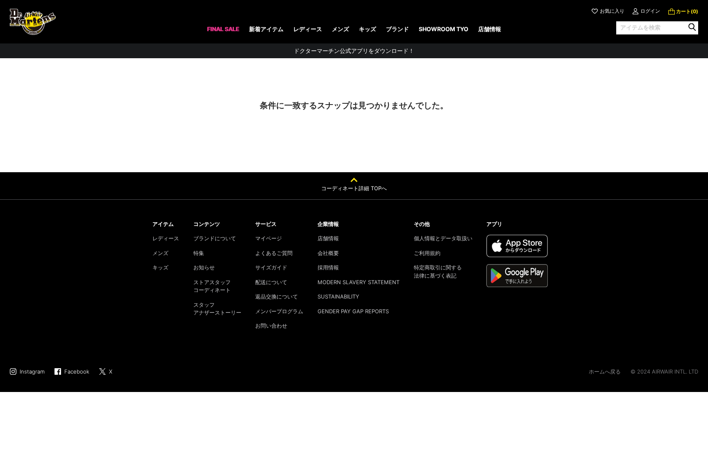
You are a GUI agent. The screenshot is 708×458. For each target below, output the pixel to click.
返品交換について (276, 296)
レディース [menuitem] (307, 28)
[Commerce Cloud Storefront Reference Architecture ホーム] (33, 22)
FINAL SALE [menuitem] (223, 28)
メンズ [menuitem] (340, 28)
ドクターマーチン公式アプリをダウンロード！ (354, 50)
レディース (165, 238)
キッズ (160, 267)
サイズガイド (271, 267)
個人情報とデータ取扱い (443, 238)
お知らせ (204, 267)
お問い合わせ (271, 325)
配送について (271, 282)
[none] (223, 31)
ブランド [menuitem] (397, 28)
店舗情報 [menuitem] (489, 28)
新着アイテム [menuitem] (266, 28)
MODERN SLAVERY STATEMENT (358, 282)
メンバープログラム (279, 311)
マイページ (268, 238)
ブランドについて (214, 238)
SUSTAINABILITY (338, 296)
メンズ (160, 253)
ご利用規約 (427, 253)
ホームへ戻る (605, 371)
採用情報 (328, 267)
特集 (198, 253)
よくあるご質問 (274, 253)
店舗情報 (328, 238)
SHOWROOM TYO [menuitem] (443, 28)
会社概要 (328, 253)
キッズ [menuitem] (367, 28)
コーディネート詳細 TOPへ (354, 188)
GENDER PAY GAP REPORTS (353, 311)
